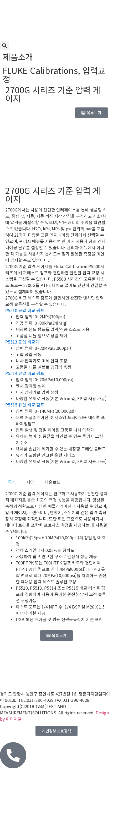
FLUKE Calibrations (40, 70)
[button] (4, 45)
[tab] (12, 482)
